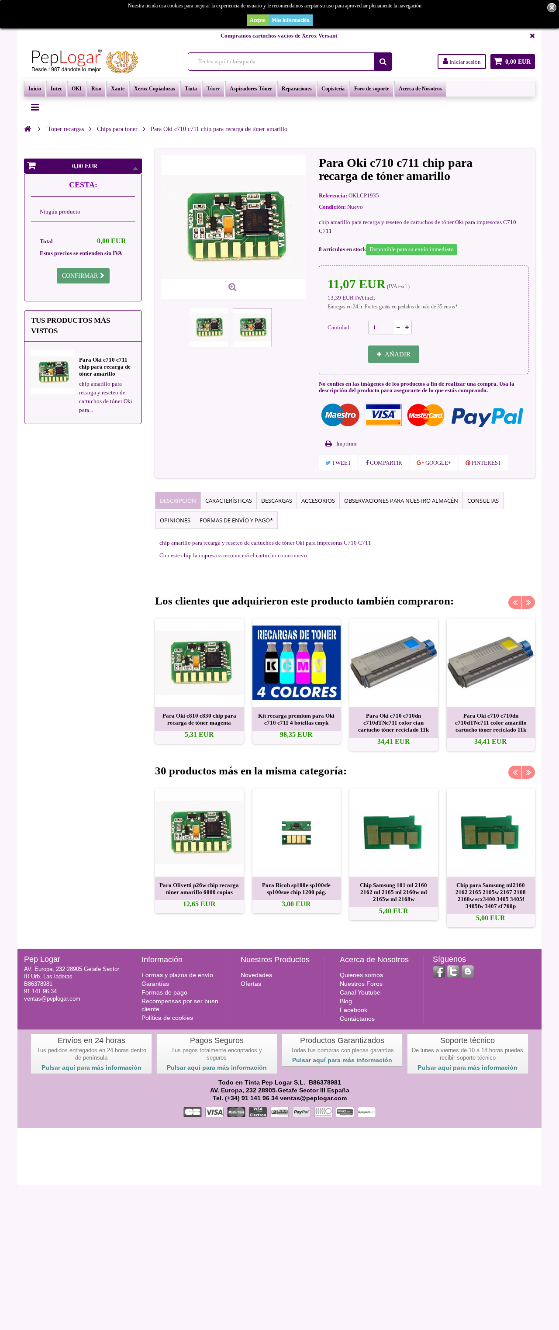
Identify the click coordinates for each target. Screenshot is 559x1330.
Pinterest (485, 462)
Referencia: (333, 195)
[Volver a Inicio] (27, 128)
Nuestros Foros (361, 983)
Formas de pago (164, 992)
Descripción (178, 500)
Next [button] (528, 602)
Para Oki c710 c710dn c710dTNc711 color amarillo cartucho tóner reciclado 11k (491, 722)
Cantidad (338, 327)
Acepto (258, 20)
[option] (199, 681)
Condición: (332, 207)
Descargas (276, 500)
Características (228, 500)
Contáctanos (357, 1018)
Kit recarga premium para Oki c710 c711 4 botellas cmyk (296, 719)
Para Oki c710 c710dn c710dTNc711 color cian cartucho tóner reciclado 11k (393, 722)
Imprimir (346, 443)
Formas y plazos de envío (177, 974)
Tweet (341, 462)
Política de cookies (167, 1017)
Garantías (155, 983)
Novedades (256, 974)
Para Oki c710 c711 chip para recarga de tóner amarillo (105, 366)
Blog (346, 1001)
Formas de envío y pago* (236, 520)
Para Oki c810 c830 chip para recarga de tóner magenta (199, 719)
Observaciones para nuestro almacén (401, 500)
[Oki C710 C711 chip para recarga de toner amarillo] (208, 327)
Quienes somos (361, 974)
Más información (291, 20)
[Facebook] (439, 971)
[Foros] (468, 971)
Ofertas (251, 983)
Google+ (437, 462)
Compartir (385, 462)
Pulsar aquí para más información (91, 1067)
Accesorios (318, 500)
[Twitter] (453, 971)
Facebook (353, 1009)
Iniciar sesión (464, 62)
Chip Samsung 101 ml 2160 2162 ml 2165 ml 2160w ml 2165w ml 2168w (393, 892)
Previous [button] (514, 602)
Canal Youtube (360, 992)
